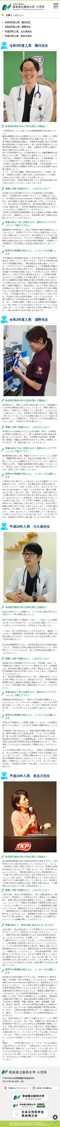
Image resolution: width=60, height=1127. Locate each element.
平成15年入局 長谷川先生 (18, 36)
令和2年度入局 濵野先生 (18, 27)
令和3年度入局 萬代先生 (18, 22)
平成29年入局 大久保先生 (18, 31)
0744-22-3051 (13, 1081)
